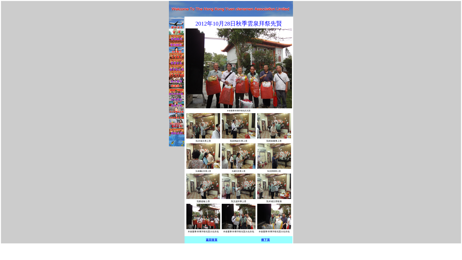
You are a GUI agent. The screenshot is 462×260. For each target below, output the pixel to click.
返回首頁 (211, 239)
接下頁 (265, 239)
